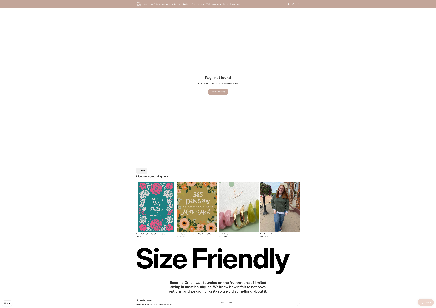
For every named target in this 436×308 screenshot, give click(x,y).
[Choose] (296, 228)
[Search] (288, 4)
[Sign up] (296, 302)
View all (142, 171)
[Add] (173, 228)
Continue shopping (218, 92)
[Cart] (298, 4)
